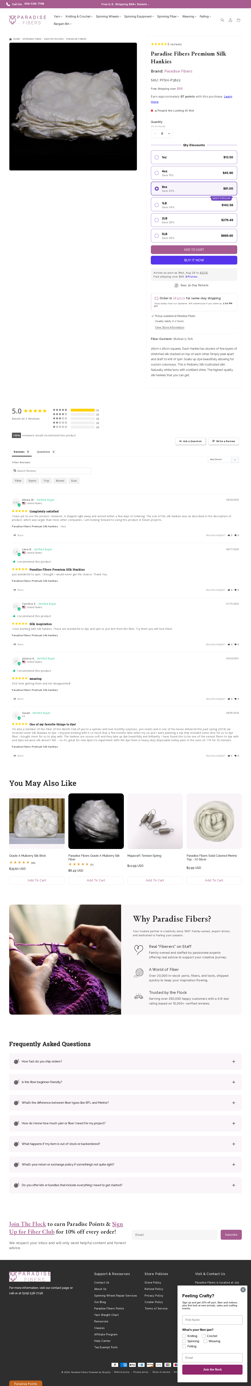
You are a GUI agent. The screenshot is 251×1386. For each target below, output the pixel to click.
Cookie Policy (154, 1302)
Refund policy (121, 1372)
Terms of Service (156, 1308)
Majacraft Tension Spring (144, 855)
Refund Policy (154, 1289)
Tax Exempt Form (106, 1347)
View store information (169, 327)
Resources (101, 1321)
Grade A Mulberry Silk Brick (27, 855)
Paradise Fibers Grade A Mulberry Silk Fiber (94, 857)
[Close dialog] (243, 1290)
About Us (100, 1289)
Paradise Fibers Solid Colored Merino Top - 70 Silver (212, 857)
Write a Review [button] (225, 441)
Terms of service (161, 1372)
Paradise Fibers (76, 39)
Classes (99, 1328)
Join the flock (212, 1369)
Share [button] (20, 535)
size (74, 480)
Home (16, 39)
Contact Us (101, 1282)
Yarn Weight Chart (106, 1314)
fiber (18, 480)
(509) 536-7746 (32, 1293)
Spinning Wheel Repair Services (115, 1295)
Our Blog (100, 1302)
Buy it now (194, 260)
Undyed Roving (54, 39)
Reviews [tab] (19, 451)
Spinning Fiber (32, 39)
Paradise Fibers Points (109, 1308)
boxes (60, 480)
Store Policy (153, 1282)
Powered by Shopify (100, 1372)
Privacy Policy (154, 1295)
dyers (32, 480)
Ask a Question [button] (192, 441)
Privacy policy (140, 1372)
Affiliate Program (105, 1334)
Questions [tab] (43, 451)
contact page (60, 1288)
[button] (57, 16)
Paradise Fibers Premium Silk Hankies (35, 526)
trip (46, 480)
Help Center (102, 1340)
